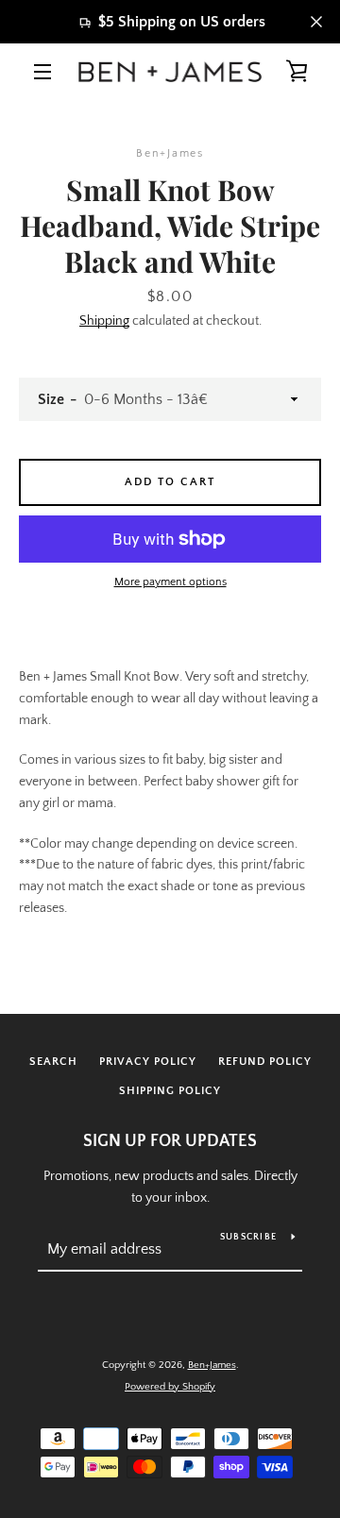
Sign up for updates (170, 1141)
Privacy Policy (147, 1061)
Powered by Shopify (170, 1386)
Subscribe (248, 1237)
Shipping (104, 321)
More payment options (170, 582)
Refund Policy (265, 1061)
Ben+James (212, 1365)
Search (53, 1061)
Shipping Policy (170, 1091)
